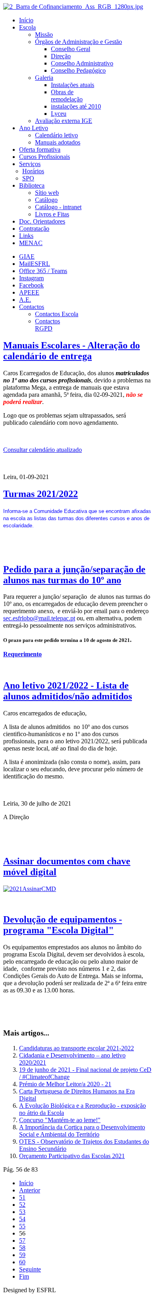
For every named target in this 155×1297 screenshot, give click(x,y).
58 (22, 1247)
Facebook (31, 285)
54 (22, 1219)
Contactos (31, 306)
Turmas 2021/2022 (40, 494)
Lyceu (58, 113)
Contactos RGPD (47, 325)
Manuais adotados (57, 142)
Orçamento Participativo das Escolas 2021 (72, 1155)
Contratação (34, 228)
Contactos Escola (56, 314)
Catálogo (46, 199)
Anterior (29, 1190)
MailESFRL (34, 263)
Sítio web (47, 192)
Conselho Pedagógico (78, 70)
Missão (44, 34)
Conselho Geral (70, 49)
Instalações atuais (72, 84)
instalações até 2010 (76, 106)
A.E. (25, 299)
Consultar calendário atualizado (42, 449)
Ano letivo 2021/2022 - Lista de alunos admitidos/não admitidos (67, 690)
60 (22, 1262)
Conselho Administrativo (82, 63)
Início (26, 20)
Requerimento (22, 654)
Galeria (44, 77)
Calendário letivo (56, 135)
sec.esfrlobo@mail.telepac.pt (39, 618)
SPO (28, 178)
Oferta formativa (39, 149)
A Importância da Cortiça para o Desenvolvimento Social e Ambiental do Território (82, 1131)
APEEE (29, 292)
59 (22, 1254)
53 (22, 1211)
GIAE (27, 256)
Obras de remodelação (67, 96)
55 (22, 1226)
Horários (33, 171)
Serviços (30, 163)
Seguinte (30, 1269)
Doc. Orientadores (42, 221)
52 (22, 1204)
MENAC (31, 243)
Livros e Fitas (52, 214)
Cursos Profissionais (44, 156)
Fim (24, 1276)
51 (22, 1197)
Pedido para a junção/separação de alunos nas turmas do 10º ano (74, 574)
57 (22, 1240)
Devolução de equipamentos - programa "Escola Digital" (62, 924)
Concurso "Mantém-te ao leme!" (60, 1120)
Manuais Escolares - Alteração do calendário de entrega (71, 350)
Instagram (31, 278)
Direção (61, 56)
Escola (27, 27)
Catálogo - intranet (58, 207)
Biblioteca (32, 185)
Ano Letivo (33, 128)
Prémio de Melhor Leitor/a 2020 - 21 (65, 1084)
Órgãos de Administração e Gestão (78, 41)
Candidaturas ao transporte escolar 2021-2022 (76, 1048)
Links (26, 235)
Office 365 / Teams (43, 270)
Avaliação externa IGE (63, 120)
